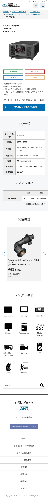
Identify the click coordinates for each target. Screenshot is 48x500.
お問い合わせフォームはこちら (24, 426)
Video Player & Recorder (8, 354)
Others (24, 373)
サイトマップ (24, 488)
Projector (39, 316)
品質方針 (24, 474)
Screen (8, 333)
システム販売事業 (24, 453)
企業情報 (24, 467)
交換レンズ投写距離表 (26, 107)
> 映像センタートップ (38, 1)
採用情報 (24, 481)
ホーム (24, 439)
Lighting (8, 373)
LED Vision (8, 316)
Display (24, 316)
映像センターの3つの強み (24, 446)
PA (40, 353)
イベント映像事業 (24, 460)
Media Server (39, 334)
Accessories (24, 333)
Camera (24, 353)
